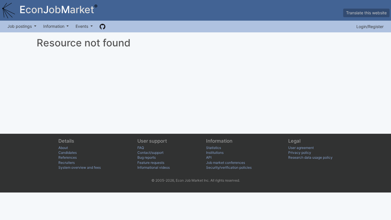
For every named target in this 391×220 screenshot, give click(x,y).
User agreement (301, 148)
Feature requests (150, 162)
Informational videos (153, 167)
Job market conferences (225, 162)
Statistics (213, 148)
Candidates (67, 152)
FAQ (140, 148)
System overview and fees (79, 167)
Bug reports (146, 157)
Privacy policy (299, 152)
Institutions (215, 152)
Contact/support (150, 152)
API (209, 157)
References (67, 157)
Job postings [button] (20, 26)
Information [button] (54, 26)
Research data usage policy (310, 157)
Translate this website (366, 12)
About (63, 148)
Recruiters (66, 162)
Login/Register (370, 26)
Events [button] (82, 26)
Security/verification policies (229, 167)
